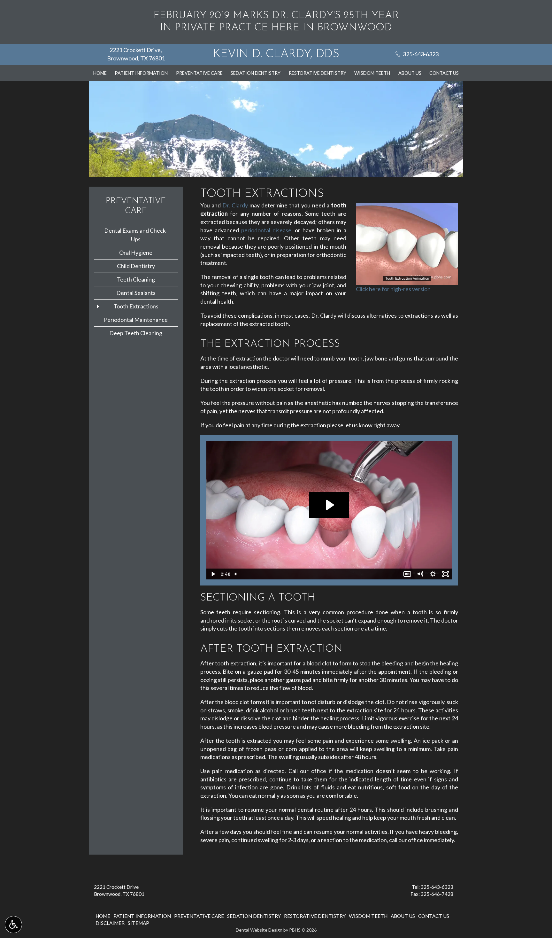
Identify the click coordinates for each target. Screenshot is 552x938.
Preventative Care (199, 73)
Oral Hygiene (135, 252)
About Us (409, 73)
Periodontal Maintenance (136, 319)
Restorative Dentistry (317, 73)
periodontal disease (266, 230)
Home (100, 73)
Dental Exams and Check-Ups (136, 235)
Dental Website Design (259, 930)
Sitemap (138, 923)
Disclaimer (110, 923)
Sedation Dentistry (255, 73)
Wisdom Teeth (372, 73)
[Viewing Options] (13, 924)
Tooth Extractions (135, 306)
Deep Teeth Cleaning (135, 333)
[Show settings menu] (432, 574)
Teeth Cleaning (136, 279)
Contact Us (444, 73)
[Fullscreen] (445, 574)
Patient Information (141, 73)
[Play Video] (212, 574)
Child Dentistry (136, 265)
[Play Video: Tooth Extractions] (329, 505)
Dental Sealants (136, 292)
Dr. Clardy (235, 205)
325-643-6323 (437, 887)
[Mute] (420, 574)
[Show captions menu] (407, 574)
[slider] (406, 280)
